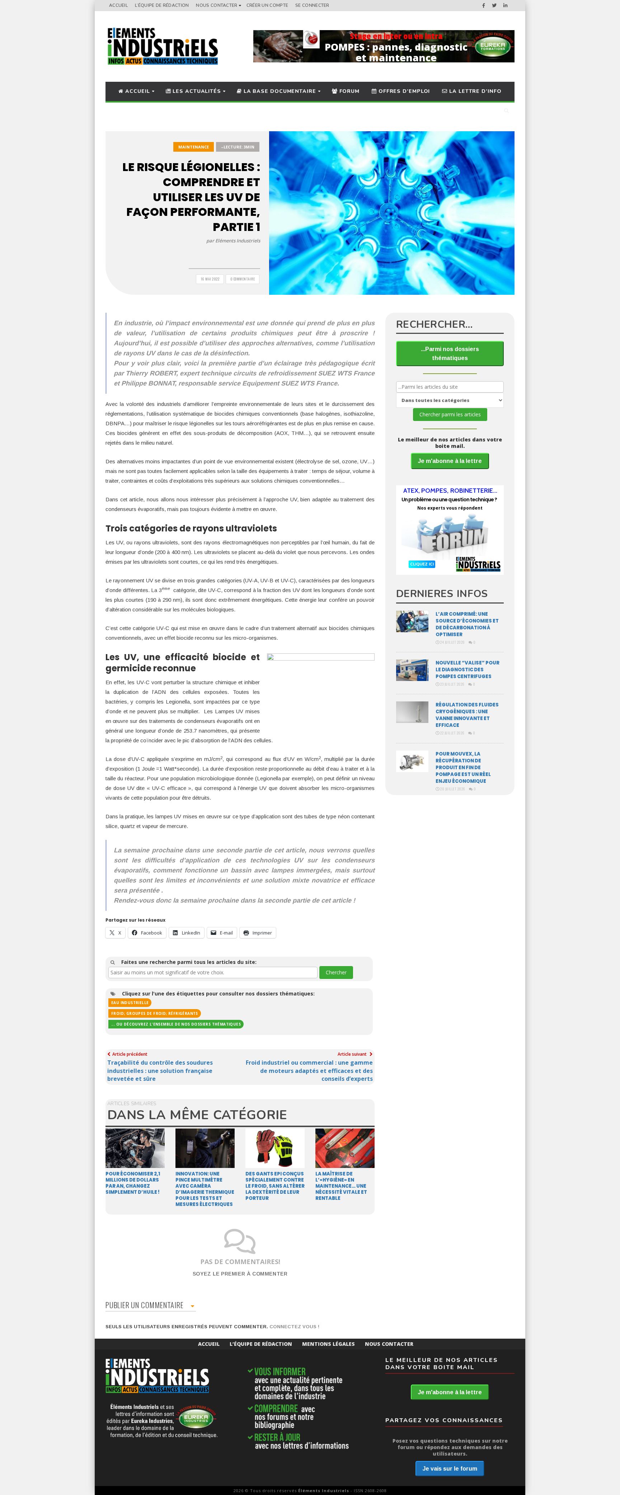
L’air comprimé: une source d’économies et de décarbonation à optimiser (467, 624)
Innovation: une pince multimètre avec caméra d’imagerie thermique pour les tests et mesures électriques (204, 1189)
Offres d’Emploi (403, 91)
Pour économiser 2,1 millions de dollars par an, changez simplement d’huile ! (132, 1183)
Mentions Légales (328, 1343)
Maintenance (193, 147)
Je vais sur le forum (450, 1469)
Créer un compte (267, 5)
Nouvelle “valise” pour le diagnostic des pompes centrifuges (467, 669)
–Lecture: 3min (237, 147)
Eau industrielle (130, 1002)
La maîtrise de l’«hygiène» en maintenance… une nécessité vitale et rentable (341, 1186)
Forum (349, 91)
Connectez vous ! (294, 1326)
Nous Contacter (216, 5)
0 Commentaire (242, 279)
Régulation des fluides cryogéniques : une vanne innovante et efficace (467, 715)
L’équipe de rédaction (162, 5)
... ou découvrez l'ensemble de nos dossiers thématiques (176, 1024)
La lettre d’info (474, 91)
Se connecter (312, 5)
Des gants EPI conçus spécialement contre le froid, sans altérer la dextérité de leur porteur (275, 1186)
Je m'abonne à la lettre (450, 461)
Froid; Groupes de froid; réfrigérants (154, 1013)
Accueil (118, 5)
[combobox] (213, 972)
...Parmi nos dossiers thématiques (450, 353)
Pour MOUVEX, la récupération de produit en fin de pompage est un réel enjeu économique (463, 768)
